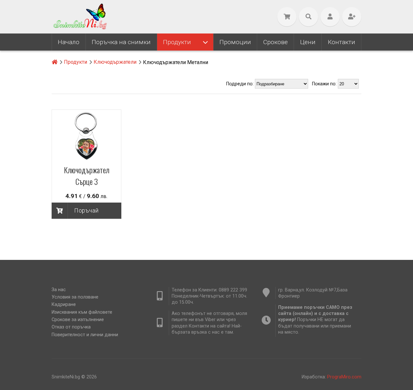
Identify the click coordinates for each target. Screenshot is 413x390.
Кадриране (64, 304)
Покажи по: (325, 84)
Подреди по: (240, 84)
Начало (68, 42)
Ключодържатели (115, 62)
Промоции (235, 42)
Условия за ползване (75, 297)
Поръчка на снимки (121, 42)
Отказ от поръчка (71, 327)
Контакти (341, 42)
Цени (308, 42)
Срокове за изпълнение (78, 319)
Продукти (177, 42)
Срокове (275, 42)
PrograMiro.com (344, 377)
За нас (59, 289)
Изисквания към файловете (82, 312)
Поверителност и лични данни (85, 335)
